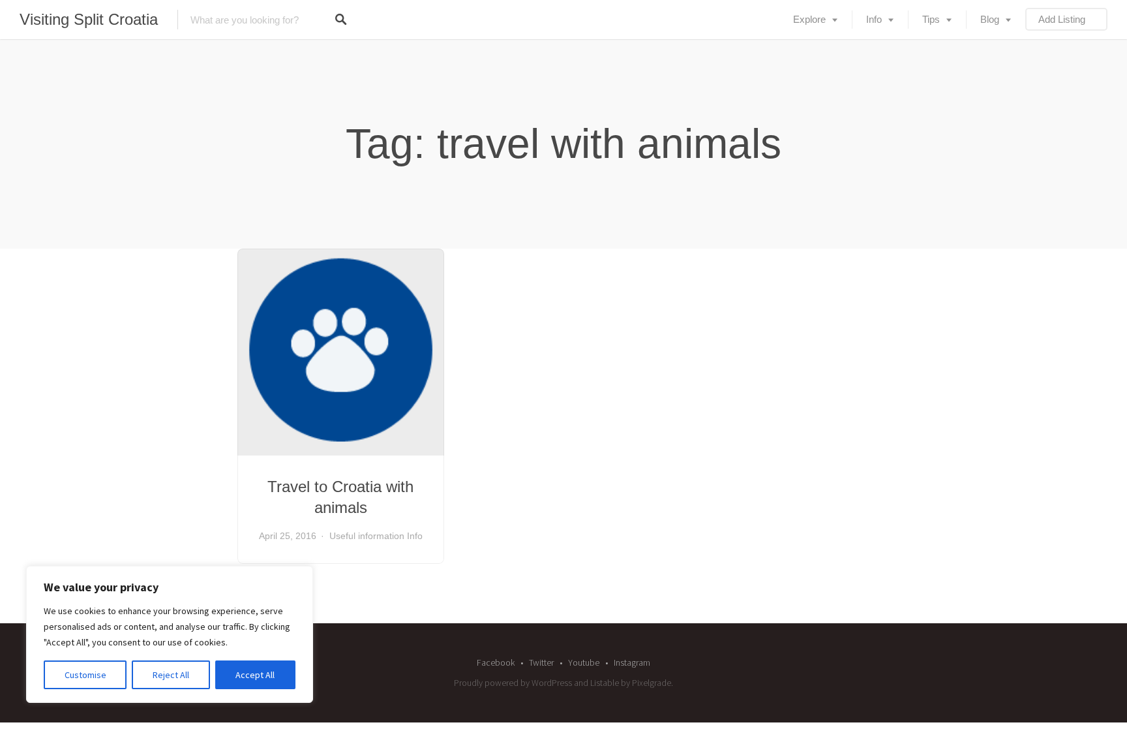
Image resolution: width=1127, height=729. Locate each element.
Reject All (171, 675)
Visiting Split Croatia (89, 19)
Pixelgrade (651, 683)
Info (874, 19)
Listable (604, 683)
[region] (169, 634)
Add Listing (1061, 19)
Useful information (366, 536)
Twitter (541, 662)
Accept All (255, 675)
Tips (931, 19)
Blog (989, 19)
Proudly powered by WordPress (513, 683)
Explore (809, 19)
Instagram (632, 662)
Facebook (496, 662)
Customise (85, 675)
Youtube (583, 662)
